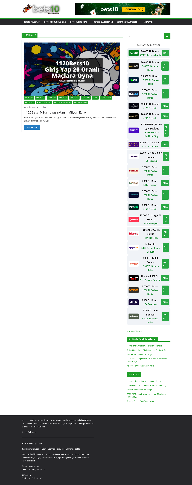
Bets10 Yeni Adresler (127, 22)
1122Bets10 (86, 98)
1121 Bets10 (52, 98)
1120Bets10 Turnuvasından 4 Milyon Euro (55, 112)
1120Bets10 (29, 98)
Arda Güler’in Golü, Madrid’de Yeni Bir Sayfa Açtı (147, 350)
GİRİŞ (165, 53)
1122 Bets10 (74, 98)
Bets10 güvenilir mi (44, 102)
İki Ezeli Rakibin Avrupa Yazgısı (139, 354)
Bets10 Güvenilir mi (103, 22)
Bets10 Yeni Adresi (80, 102)
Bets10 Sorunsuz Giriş (55, 22)
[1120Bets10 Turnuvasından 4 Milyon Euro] (72, 69)
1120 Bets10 (40, 98)
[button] (88, 22)
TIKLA (165, 66)
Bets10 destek (106, 98)
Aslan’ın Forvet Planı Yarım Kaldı (140, 366)
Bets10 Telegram (32, 22)
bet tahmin (43, 107)
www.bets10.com (134, 331)
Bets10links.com (78, 22)
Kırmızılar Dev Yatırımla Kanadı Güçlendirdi (144, 346)
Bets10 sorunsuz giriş (62, 102)
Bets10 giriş (29, 102)
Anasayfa (148, 22)
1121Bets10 (63, 98)
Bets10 (95, 98)
